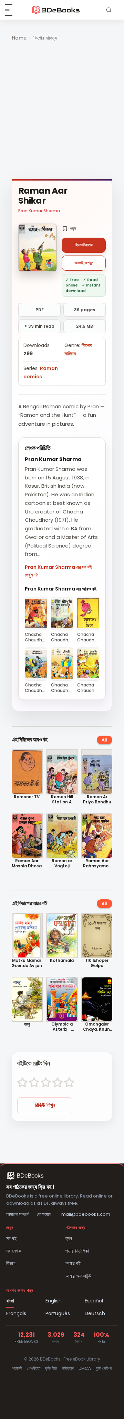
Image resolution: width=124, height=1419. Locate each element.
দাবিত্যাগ (68, 1368)
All (104, 740)
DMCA (85, 1368)
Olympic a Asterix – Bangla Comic (62, 1027)
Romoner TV (27, 797)
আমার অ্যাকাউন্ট (78, 1275)
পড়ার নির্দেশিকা (77, 1250)
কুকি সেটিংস (104, 1368)
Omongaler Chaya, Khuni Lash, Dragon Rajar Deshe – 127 (97, 1027)
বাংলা (10, 1300)
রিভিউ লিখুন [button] (45, 1105)
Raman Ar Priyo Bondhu (97, 799)
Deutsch (95, 1313)
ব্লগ (68, 1238)
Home (19, 37)
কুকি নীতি (51, 1368)
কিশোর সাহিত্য (45, 37)
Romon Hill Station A (62, 799)
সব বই (11, 1238)
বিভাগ (11, 1263)
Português (57, 1313)
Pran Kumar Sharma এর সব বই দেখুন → (58, 571)
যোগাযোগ (44, 1214)
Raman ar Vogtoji (62, 863)
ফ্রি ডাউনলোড (84, 245)
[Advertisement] (62, 111)
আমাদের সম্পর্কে (17, 1214)
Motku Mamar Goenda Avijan (26, 963)
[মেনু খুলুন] (12, 10)
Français (16, 1313)
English (53, 1300)
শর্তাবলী (17, 1368)
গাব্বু (27, 1024)
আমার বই (73, 1263)
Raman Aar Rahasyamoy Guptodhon (97, 863)
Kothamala (62, 960)
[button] (69, 228)
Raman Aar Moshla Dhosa (27, 863)
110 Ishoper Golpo (96, 963)
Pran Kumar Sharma (39, 211)
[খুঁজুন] (108, 10)
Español (94, 1300)
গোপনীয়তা (33, 1368)
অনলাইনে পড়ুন (83, 263)
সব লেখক (13, 1250)
